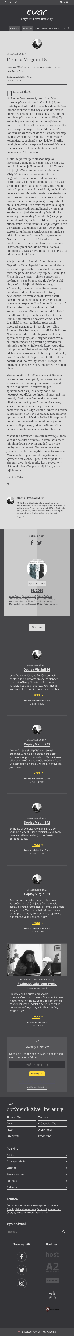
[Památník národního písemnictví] (52, 1295)
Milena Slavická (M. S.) (32, 604)
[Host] (52, 1255)
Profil (19, 517)
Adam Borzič (15, 596)
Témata (26, 28)
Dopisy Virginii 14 (37, 669)
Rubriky (13, 28)
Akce (44, 28)
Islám (46, 1212)
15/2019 (37, 590)
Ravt (37, 28)
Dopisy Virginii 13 (37, 744)
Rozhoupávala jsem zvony (37, 983)
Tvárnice (43, 1117)
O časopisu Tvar (47, 1123)
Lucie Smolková (48, 599)
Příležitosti (54, 28)
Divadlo (10, 1209)
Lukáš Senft (30, 601)
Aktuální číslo (14, 1117)
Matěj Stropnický (44, 601)
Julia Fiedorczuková (18, 599)
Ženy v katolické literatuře (19, 1205)
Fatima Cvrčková (44, 596)
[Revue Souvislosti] (52, 1281)
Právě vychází (40, 1205)
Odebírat (36, 1073)
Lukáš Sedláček (16, 601)
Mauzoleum (53, 1205)
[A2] (52, 1268)
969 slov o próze (35, 1212)
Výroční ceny (54, 1209)
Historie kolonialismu (25, 1209)
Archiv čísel (45, 1129)
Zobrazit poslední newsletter (36, 1080)
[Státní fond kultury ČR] (52, 1309)
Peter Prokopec (51, 604)
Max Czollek (14, 604)
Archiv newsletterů (36, 1087)
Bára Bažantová (29, 596)
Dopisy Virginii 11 (37, 894)
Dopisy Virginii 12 (37, 822)
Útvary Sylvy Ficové (16, 1212)
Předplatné (44, 1135)
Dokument (42, 1209)
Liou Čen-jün (34, 599)
